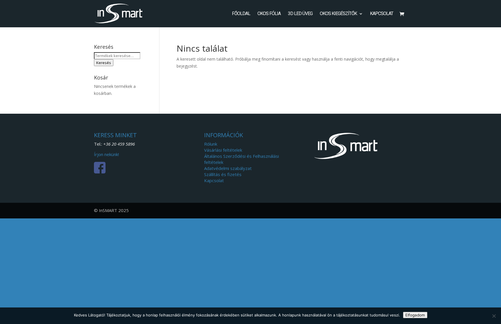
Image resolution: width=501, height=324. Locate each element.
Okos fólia (269, 14)
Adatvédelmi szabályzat (228, 168)
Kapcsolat (381, 14)
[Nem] (494, 316)
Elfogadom (415, 315)
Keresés (103, 62)
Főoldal (241, 14)
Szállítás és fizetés (223, 174)
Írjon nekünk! (106, 154)
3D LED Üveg (300, 14)
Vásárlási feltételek (223, 150)
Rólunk (210, 144)
